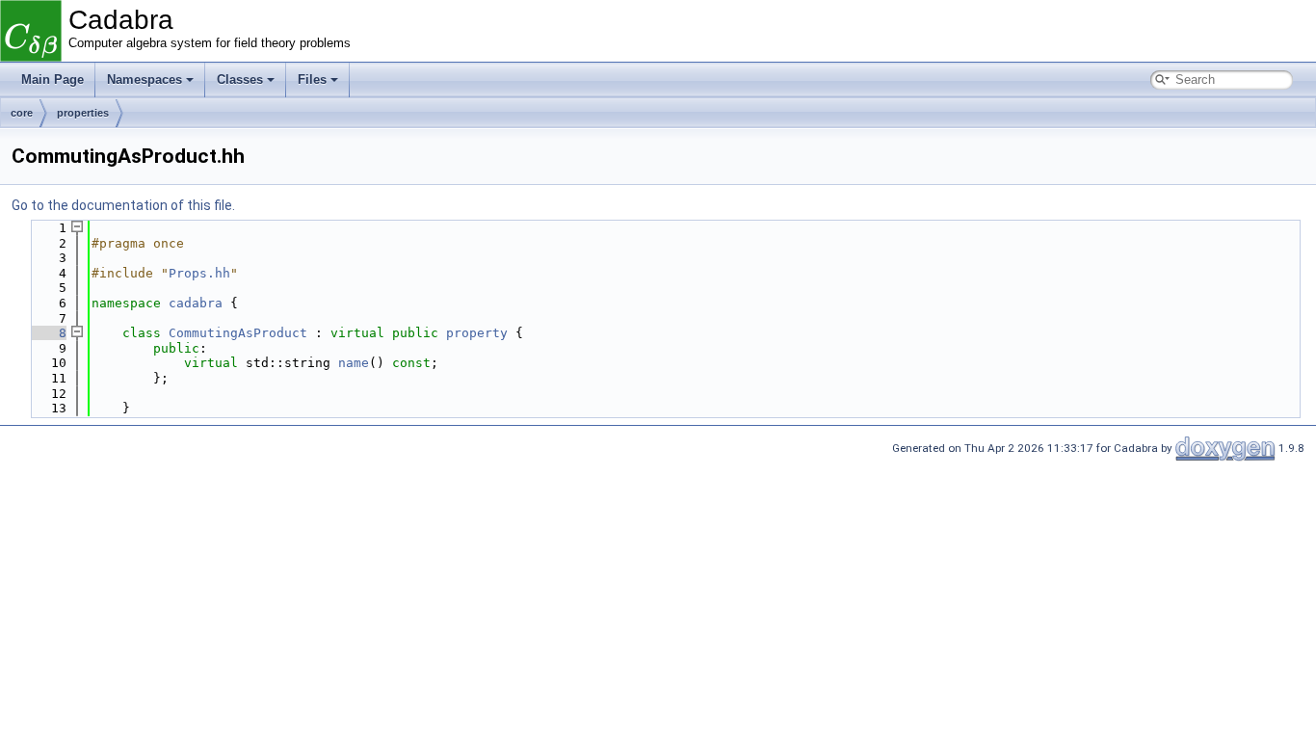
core (22, 113)
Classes (240, 79)
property (477, 333)
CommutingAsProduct (238, 333)
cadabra (196, 303)
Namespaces (144, 79)
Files (312, 79)
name (353, 363)
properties (83, 113)
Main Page (52, 79)
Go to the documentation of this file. (123, 205)
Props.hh (199, 273)
